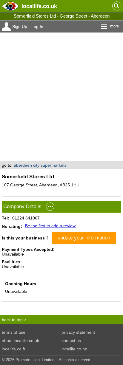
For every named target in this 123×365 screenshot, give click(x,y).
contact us (71, 340)
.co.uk (39, 6)
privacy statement (78, 332)
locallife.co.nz (74, 349)
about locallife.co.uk (20, 340)
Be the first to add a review (50, 225)
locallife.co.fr (13, 349)
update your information (84, 238)
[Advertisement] (61, 96)
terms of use (13, 332)
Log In (37, 26)
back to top (12, 319)
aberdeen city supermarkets (40, 165)
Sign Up (19, 26)
